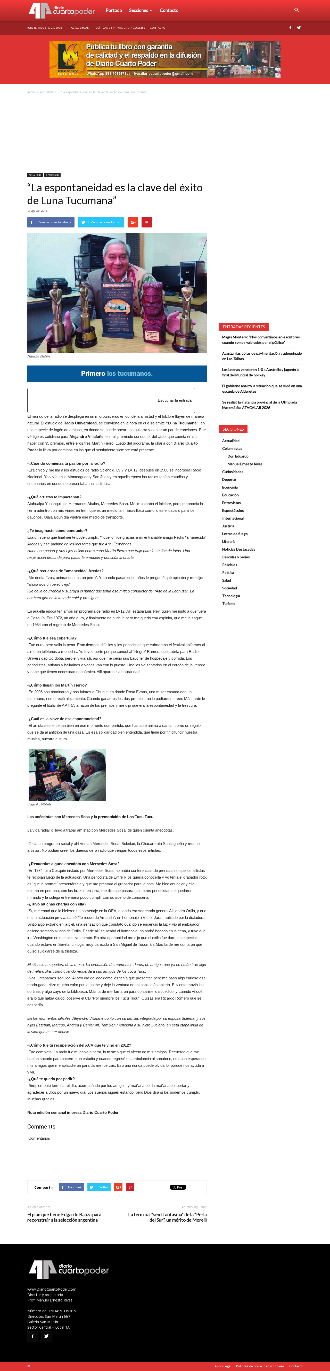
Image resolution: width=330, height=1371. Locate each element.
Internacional (233, 518)
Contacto (169, 10)
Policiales (229, 564)
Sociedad (229, 588)
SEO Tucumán (41, 1366)
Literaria (228, 541)
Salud (226, 580)
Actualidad (48, 92)
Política (228, 572)
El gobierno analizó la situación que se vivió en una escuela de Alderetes (262, 388)
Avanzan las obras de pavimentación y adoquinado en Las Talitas (262, 356)
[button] (296, 10)
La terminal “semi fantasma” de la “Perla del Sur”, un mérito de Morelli (167, 1217)
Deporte (229, 479)
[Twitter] (299, 28)
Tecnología (231, 595)
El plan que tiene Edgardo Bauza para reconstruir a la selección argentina (64, 1217)
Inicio (31, 92)
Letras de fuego (235, 533)
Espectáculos (233, 510)
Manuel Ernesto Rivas (245, 464)
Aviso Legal (80, 27)
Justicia (228, 526)
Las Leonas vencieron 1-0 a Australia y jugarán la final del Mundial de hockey (260, 372)
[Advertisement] (165, 134)
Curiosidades (232, 471)
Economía (230, 487)
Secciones (138, 10)
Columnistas (232, 448)
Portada (114, 10)
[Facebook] (290, 28)
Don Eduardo (238, 456)
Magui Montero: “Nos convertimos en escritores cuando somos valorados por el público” (261, 340)
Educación (230, 495)
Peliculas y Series (236, 557)
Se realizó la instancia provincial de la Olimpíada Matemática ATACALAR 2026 (259, 405)
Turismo (228, 603)
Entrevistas (52, 175)
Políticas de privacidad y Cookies (119, 27)
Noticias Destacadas (238, 549)
